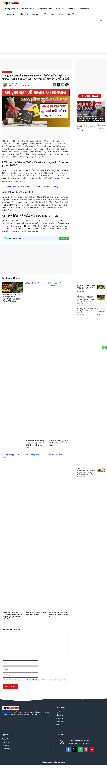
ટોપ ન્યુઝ (71, 8)
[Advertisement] (53, 38)
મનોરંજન (35, 14)
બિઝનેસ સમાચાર (28, 8)
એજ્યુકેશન (60, 8)
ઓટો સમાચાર (10, 14)
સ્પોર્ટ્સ (45, 14)
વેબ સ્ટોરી (71, 14)
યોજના (61, 14)
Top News (59, 725)
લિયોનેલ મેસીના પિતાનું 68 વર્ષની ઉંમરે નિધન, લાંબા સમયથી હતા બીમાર (58, 443)
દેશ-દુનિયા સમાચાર (45, 8)
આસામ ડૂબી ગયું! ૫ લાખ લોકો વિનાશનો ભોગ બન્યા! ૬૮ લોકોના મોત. (58, 615)
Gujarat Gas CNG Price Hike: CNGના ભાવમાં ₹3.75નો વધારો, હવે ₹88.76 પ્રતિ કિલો (86, 287)
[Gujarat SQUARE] (11, 3)
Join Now (64, 238)
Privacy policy (6, 749)
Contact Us (5, 742)
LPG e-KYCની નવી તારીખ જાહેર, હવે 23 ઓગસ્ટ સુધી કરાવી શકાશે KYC (86, 310)
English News (60, 721)
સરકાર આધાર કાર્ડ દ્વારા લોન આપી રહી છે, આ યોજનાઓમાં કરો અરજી (32, 186)
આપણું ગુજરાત (10, 8)
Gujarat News (60, 712)
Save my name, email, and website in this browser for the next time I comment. (35, 680)
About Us (5, 739)
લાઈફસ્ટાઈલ (23, 14)
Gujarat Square (7, 712)
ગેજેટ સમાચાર (84, 8)
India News (59, 715)
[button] (101, 20)
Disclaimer (5, 745)
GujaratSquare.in (48, 762)
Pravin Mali (14, 83)
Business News (60, 718)
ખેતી (52, 14)
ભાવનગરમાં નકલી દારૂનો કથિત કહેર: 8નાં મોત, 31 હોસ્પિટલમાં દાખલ (86, 126)
